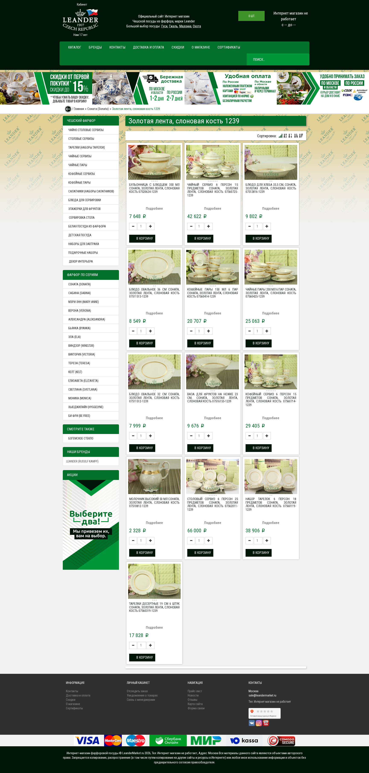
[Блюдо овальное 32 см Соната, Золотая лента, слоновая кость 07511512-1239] (154, 372)
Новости (193, 695)
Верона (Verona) (79, 310)
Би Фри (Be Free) (79, 415)
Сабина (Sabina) (79, 293)
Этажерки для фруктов (84, 209)
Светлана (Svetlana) (82, 389)
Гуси (164, 26)
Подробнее (154, 209)
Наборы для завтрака (83, 244)
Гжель (173, 26)
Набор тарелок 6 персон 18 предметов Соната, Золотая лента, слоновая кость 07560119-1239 (271, 504)
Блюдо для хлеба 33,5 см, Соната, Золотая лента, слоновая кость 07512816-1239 (271, 188)
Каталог (74, 47)
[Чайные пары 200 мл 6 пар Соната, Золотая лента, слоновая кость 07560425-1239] (271, 268)
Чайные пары (77, 165)
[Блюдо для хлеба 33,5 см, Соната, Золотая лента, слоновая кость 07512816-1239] (271, 163)
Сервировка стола (81, 217)
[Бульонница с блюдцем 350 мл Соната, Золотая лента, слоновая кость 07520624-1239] (154, 163)
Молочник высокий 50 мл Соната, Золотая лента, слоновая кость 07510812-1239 (154, 502)
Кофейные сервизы (81, 174)
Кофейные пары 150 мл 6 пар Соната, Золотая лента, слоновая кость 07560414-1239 (212, 293)
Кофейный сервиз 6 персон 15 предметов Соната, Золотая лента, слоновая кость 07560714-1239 (271, 399)
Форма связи (196, 708)
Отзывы (192, 699)
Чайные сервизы (79, 156)
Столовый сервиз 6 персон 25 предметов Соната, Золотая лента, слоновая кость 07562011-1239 (212, 504)
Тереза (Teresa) (79, 363)
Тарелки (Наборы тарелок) (86, 147)
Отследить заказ (137, 691)
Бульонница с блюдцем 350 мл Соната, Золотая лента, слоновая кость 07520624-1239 (154, 188)
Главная (79, 109)
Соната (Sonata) (98, 109)
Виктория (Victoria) (81, 354)
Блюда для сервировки (84, 200)
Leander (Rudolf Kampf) (82, 461)
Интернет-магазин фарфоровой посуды (93, 753)
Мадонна (185, 26)
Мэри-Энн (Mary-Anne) (83, 302)
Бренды (95, 47)
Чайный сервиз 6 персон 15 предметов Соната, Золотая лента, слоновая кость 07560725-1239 (212, 190)
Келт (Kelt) (75, 372)
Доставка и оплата (148, 47)
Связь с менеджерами (141, 699)
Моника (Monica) (79, 398)
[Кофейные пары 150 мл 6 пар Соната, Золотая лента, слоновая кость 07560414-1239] (212, 268)
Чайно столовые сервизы (86, 130)
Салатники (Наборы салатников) (91, 191)
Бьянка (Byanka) (79, 328)
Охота (197, 26)
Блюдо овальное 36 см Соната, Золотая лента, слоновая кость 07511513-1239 (154, 293)
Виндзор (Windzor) (81, 345)
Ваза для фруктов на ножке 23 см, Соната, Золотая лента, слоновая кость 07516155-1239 (212, 397)
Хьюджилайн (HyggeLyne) (85, 407)
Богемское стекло (80, 438)
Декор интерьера (80, 261)
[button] (142, 239)
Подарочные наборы (83, 252)
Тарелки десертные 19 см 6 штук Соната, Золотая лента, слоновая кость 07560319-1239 (154, 607)
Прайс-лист (195, 691)
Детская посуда (79, 235)
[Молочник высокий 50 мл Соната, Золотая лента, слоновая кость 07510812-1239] (154, 477)
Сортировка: (267, 136)
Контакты (117, 47)
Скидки (178, 47)
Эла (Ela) (74, 337)
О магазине (201, 47)
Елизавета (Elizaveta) (83, 380)
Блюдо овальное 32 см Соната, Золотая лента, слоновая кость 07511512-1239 (154, 397)
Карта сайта (195, 704)
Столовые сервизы (81, 138)
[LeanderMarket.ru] (80, 20)
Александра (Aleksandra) (86, 319)
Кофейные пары (79, 182)
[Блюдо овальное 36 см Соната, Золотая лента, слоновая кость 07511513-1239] (154, 268)
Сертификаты (229, 47)
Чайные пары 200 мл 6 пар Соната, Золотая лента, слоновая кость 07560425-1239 (271, 293)
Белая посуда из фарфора (87, 226)
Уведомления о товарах (142, 695)
